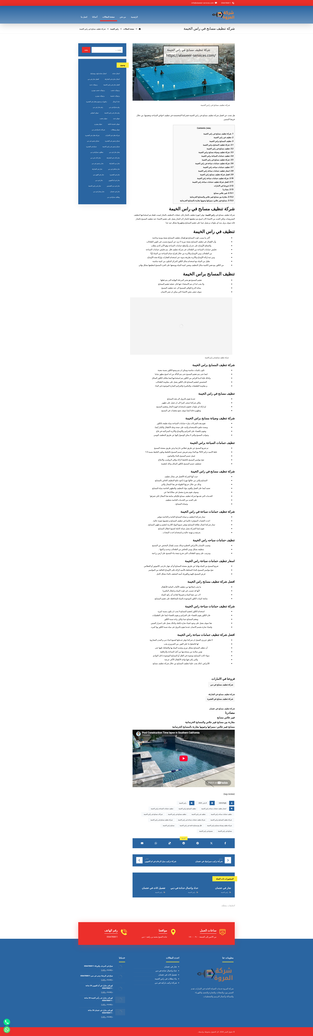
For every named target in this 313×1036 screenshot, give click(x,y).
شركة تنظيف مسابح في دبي (221, 684)
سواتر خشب (103, 118)
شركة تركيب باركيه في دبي (166, 982)
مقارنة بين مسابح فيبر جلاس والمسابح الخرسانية (211, 197)
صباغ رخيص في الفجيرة (112, 141)
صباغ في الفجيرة (91, 147)
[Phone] (7, 1022)
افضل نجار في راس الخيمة (111, 85)
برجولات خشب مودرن (98, 90)
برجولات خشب (115, 90)
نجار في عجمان (115, 191)
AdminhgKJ (222, 803)
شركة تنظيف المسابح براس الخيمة (218, 145)
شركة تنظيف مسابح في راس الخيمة (218, 133)
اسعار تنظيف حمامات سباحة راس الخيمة (215, 171)
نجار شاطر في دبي (114, 169)
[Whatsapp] (7, 1029)
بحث (86, 50)
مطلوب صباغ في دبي (96, 152)
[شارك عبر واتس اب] (156, 843)
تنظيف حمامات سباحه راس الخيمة (218, 167)
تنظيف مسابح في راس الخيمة (220, 148)
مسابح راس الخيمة (168, 825)
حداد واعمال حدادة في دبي (166, 970)
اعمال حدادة (116, 73)
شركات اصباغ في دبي (98, 130)
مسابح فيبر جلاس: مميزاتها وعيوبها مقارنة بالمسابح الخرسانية (206, 200)
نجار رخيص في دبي (97, 163)
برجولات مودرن (100, 96)
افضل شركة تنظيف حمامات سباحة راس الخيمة (212, 182)
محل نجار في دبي (114, 152)
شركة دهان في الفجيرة (92, 135)
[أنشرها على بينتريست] (197, 843)
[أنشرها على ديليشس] (169, 843)
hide (208, 128)
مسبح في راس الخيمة (206, 831)
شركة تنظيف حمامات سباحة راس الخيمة (215, 178)
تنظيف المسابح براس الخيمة (221, 141)
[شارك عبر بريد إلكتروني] (142, 843)
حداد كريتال (116, 102)
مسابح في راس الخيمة (225, 831)
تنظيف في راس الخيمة (223, 137)
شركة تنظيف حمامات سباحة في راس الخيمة (214, 163)
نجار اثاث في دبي (95, 158)
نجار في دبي (99, 180)
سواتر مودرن (98, 124)
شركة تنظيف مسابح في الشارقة (221, 694)
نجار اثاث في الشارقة (113, 158)
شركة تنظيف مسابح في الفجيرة (220, 699)
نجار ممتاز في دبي (98, 191)
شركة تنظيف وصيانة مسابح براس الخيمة (216, 152)
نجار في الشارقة (97, 169)
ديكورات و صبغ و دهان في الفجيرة (96, 102)
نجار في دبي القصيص (113, 186)
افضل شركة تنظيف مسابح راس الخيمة (216, 174)
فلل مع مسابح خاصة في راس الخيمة (191, 825)
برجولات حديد (93, 85)
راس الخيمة (210, 215)
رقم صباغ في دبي (114, 107)
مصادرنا (228, 189)
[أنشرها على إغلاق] (211, 843)
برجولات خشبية (115, 96)
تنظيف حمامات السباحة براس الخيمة (217, 156)
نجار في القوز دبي (98, 175)
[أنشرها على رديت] (183, 843)
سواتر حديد (116, 118)
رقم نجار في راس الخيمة (112, 113)
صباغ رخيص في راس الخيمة (111, 147)
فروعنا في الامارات (223, 185)
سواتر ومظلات (115, 130)
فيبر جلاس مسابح (223, 193)
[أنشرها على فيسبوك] (225, 843)
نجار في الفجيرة (115, 175)
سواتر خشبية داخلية (114, 124)
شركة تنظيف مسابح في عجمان (222, 708)
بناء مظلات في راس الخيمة (166, 978)
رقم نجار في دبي (98, 107)
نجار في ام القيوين (114, 180)
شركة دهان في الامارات (112, 135)
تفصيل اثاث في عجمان (167, 974)
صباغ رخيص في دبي (93, 141)
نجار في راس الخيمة (94, 186)
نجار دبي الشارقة (114, 163)
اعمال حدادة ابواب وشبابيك (98, 73)
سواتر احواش (94, 113)
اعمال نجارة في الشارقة (112, 79)
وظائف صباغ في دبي (113, 197)
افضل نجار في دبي (93, 79)
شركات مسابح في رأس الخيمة (153, 814)
